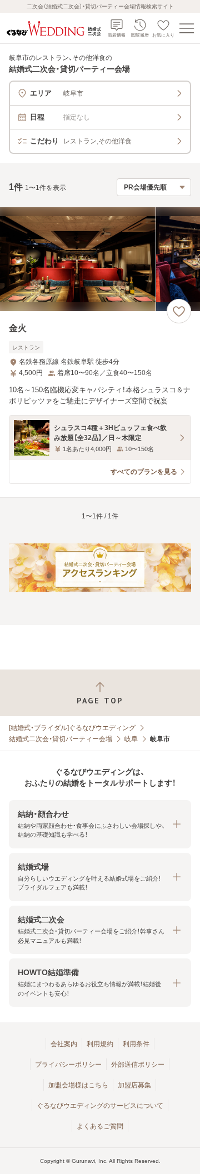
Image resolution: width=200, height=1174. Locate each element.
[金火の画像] (100, 259)
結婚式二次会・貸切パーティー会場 (60, 739)
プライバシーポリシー (68, 1064)
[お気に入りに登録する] (179, 311)
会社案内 (64, 1044)
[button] (100, 824)
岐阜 (131, 739)
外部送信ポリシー (137, 1064)
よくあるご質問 (100, 1126)
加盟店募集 (134, 1085)
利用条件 (136, 1044)
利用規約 (100, 1044)
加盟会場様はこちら (78, 1085)
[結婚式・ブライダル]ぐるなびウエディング (72, 728)
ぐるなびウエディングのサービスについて (100, 1106)
